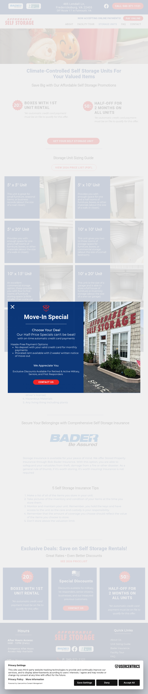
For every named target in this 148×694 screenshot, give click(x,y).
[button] (12, 307)
